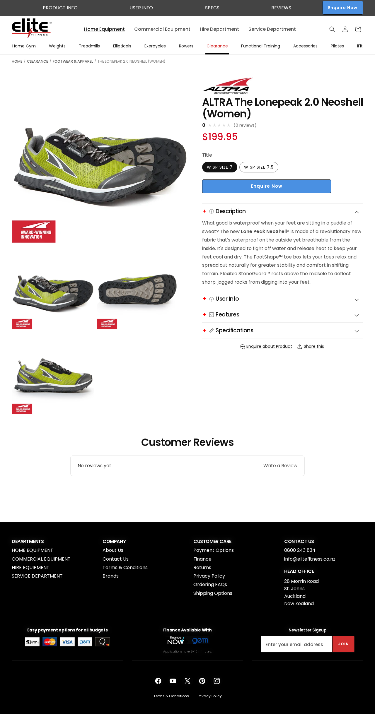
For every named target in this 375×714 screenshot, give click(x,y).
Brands (111, 576)
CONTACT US (299, 541)
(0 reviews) (245, 126)
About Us (113, 550)
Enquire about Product (269, 346)
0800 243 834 (300, 550)
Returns (202, 567)
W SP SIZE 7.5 (259, 167)
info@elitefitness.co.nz (309, 559)
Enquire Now (342, 8)
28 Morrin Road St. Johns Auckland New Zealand (301, 592)
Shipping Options (212, 593)
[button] (332, 29)
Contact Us (116, 559)
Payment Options (213, 550)
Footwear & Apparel (73, 61)
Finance (202, 559)
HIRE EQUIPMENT (31, 567)
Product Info (60, 7)
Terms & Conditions (125, 567)
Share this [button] (314, 346)
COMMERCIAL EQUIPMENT (41, 559)
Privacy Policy (209, 576)
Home (17, 61)
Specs (212, 7)
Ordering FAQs (210, 584)
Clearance (37, 61)
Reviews (281, 7)
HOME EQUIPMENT (32, 550)
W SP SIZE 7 (220, 167)
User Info (141, 7)
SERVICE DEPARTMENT (37, 576)
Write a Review (280, 465)
